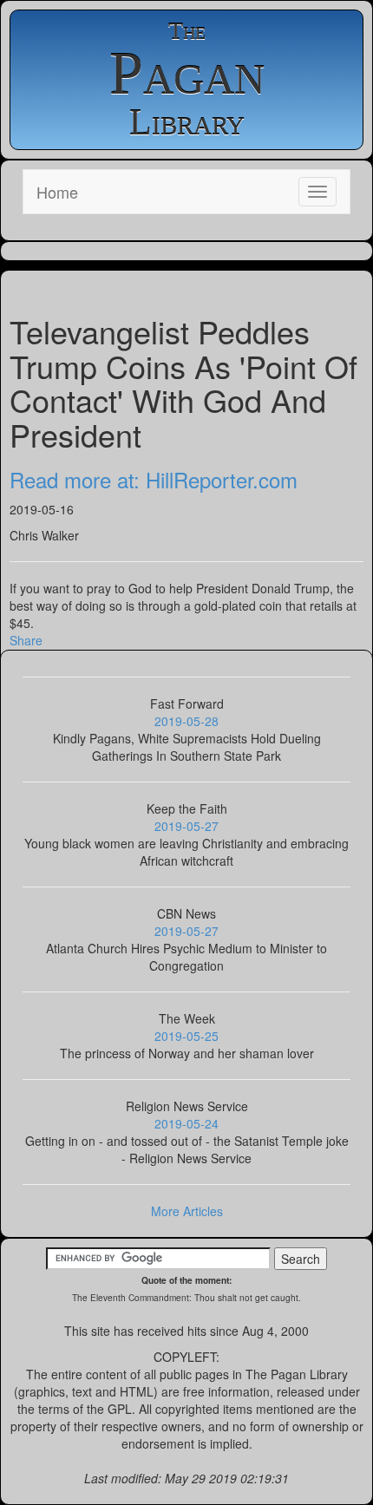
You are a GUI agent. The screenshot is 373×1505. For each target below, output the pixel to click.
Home (57, 191)
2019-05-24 (186, 1123)
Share (26, 640)
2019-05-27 (186, 825)
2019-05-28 (186, 721)
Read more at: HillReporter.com (154, 479)
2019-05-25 (186, 1035)
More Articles (187, 1211)
